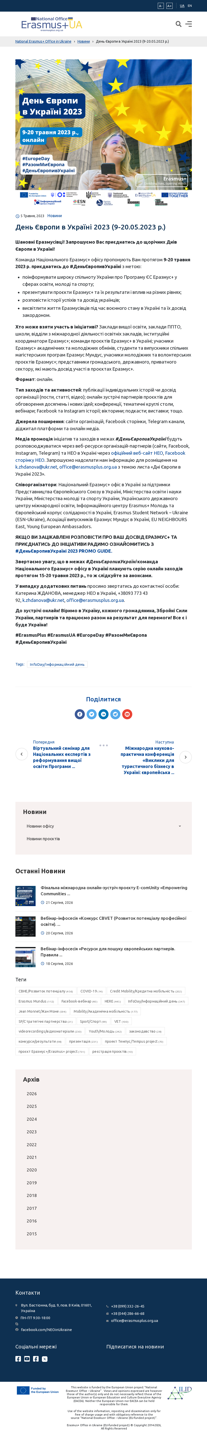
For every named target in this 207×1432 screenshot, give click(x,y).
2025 (32, 1106)
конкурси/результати (40, 1041)
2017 (32, 1208)
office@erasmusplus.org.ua (88, 466)
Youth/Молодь (105, 1031)
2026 (32, 1093)
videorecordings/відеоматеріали (50, 1031)
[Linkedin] (103, 714)
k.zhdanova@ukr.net (36, 466)
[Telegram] (115, 714)
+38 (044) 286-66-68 (127, 1313)
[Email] (127, 714)
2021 (32, 1157)
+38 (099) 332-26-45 (127, 1306)
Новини (54, 215)
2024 (32, 1119)
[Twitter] (92, 714)
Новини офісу (40, 826)
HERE (113, 1001)
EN (190, 5)
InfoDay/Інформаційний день (57, 664)
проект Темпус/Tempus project (134, 1041)
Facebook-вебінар (79, 1001)
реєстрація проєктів (112, 1052)
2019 (32, 1182)
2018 (32, 1195)
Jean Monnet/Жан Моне (43, 1011)
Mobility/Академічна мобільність (106, 1011)
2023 (32, 1131)
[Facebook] (80, 714)
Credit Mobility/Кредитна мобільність (146, 991)
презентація (83, 1041)
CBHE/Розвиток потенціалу (46, 991)
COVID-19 (92, 991)
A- (161, 6)
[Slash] (103, 745)
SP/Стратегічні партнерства (46, 1021)
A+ (169, 6)
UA (182, 5)
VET (121, 1021)
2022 (32, 1144)
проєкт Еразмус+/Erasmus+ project (52, 1052)
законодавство (145, 1031)
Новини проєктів (43, 838)
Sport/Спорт (93, 1021)
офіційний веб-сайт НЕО (137, 452)
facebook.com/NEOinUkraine (46, 1329)
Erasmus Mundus (36, 1001)
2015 (32, 1233)
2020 (32, 1169)
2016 (32, 1220)
